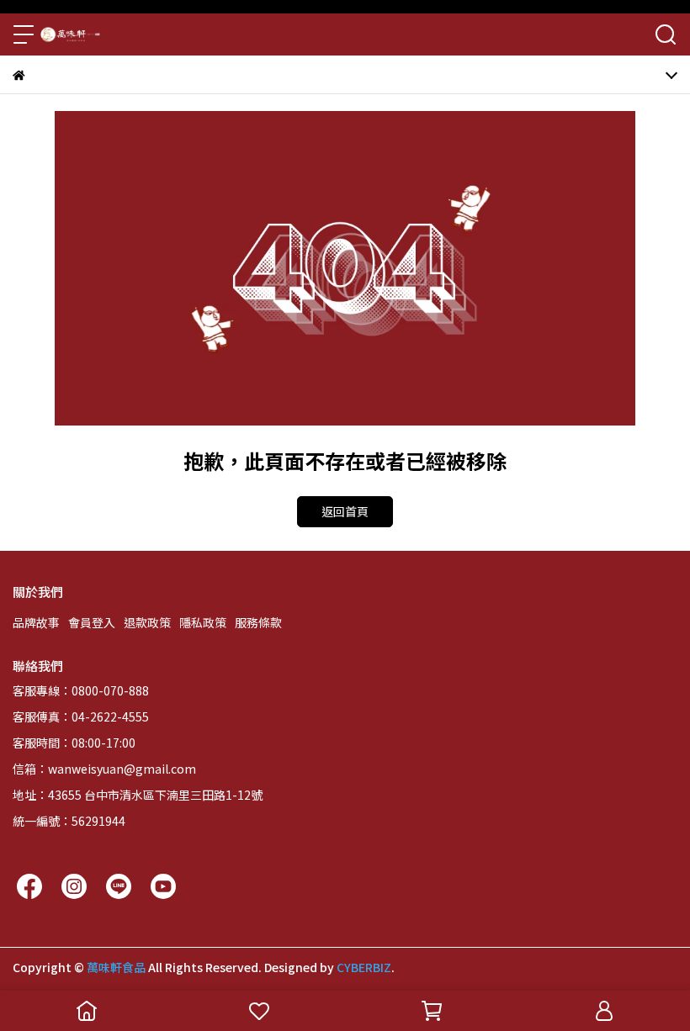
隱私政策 (202, 622)
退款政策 (147, 622)
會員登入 (91, 622)
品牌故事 (36, 622)
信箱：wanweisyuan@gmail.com (104, 768)
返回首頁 (345, 511)
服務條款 (258, 622)
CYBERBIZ (364, 967)
